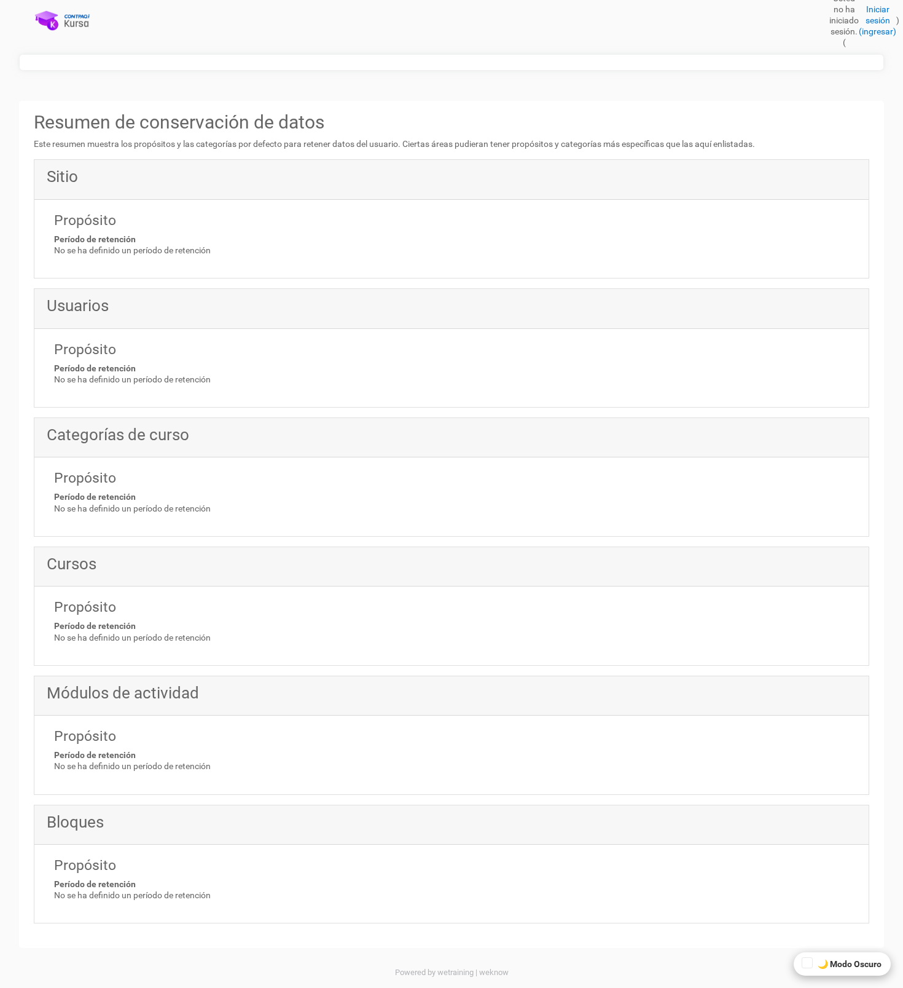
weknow (494, 972)
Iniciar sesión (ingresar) (877, 20)
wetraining (455, 972)
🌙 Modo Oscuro (850, 964)
